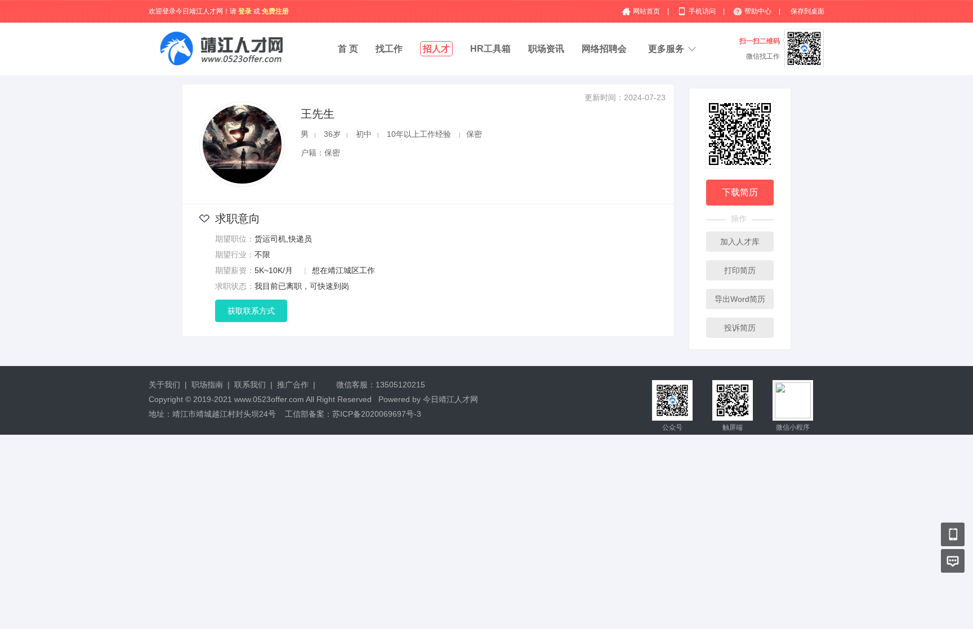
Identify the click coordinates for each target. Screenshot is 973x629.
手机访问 (703, 11)
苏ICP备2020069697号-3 (376, 413)
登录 (245, 11)
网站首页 (647, 11)
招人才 (436, 48)
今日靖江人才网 (450, 399)
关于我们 (164, 384)
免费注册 (275, 11)
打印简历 (740, 270)
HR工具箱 (490, 48)
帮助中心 (758, 11)
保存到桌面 (807, 11)
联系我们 (250, 384)
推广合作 (293, 384)
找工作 (389, 48)
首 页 (348, 48)
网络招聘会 (604, 48)
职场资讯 (546, 48)
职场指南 (207, 384)
